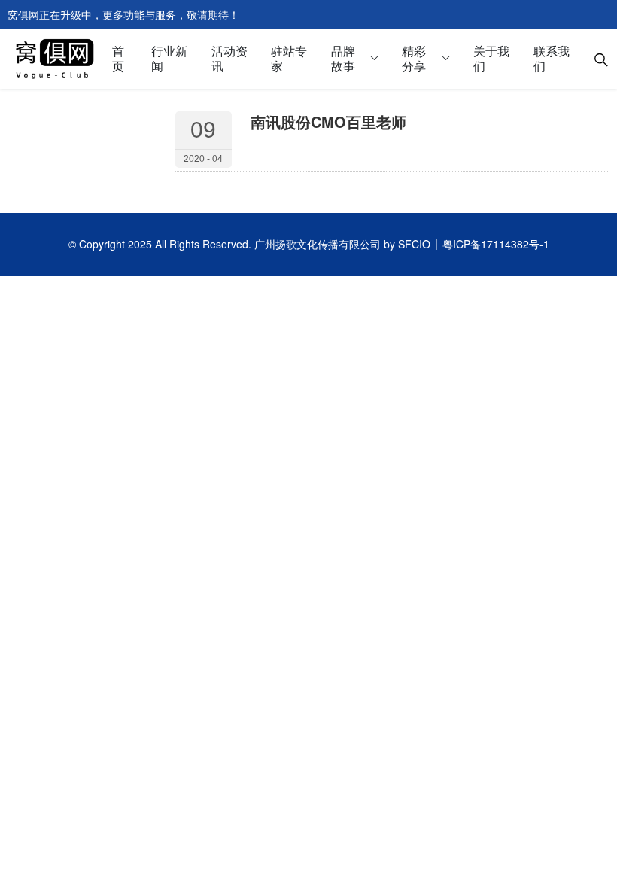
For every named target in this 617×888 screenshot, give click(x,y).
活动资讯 (229, 58)
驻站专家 (289, 58)
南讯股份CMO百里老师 (328, 121)
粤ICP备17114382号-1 (495, 243)
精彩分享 (414, 58)
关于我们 (491, 58)
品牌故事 (343, 58)
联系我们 (551, 58)
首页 (118, 58)
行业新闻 (169, 58)
